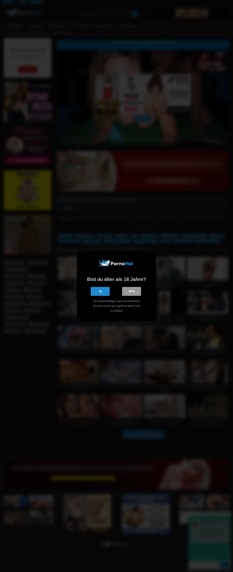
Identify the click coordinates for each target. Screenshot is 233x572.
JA (100, 291)
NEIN (132, 291)
